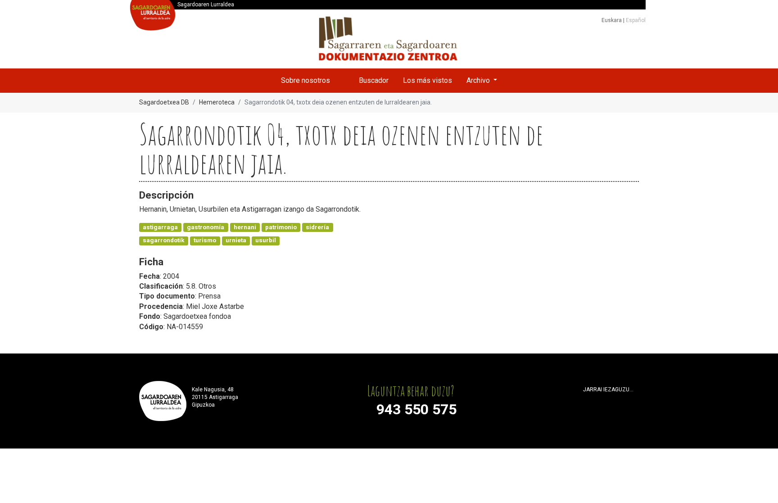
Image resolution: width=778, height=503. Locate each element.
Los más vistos (427, 80)
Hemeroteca (217, 102)
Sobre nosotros (305, 80)
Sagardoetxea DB (164, 102)
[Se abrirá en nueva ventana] (587, 401)
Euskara (612, 20)
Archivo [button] (479, 80)
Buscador (374, 80)
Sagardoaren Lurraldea (205, 4)
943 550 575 (416, 409)
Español (636, 20)
